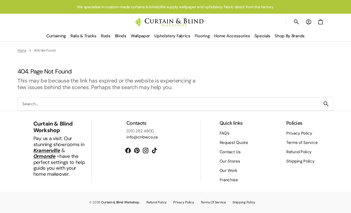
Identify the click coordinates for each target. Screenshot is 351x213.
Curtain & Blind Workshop (120, 202)
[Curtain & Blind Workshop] (169, 22)
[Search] (326, 104)
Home (22, 50)
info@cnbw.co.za (142, 137)
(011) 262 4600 (140, 131)
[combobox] (168, 104)
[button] (296, 22)
